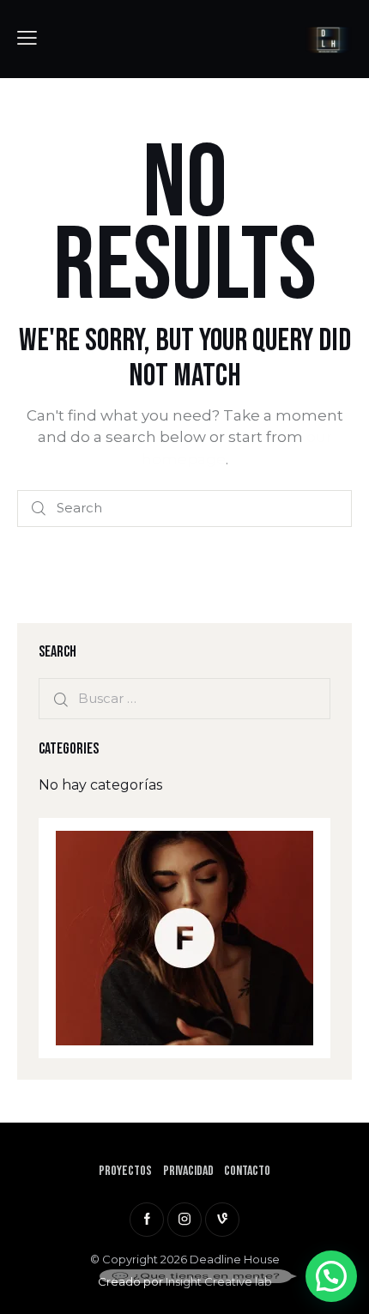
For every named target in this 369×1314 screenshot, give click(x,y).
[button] (331, 1276)
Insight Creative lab (219, 1281)
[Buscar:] (184, 698)
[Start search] (38, 508)
